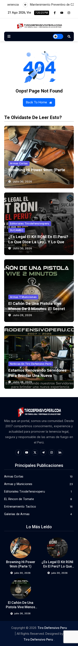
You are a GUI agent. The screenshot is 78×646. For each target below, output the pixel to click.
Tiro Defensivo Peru (52, 628)
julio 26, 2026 (22, 315)
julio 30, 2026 (22, 181)
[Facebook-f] (54, 12)
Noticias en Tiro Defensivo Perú (30, 363)
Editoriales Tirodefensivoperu (29, 223)
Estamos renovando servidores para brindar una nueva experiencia (37, 375)
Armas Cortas (19, 163)
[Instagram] (68, 12)
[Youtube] (61, 12)
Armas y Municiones (23, 297)
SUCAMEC (16, 230)
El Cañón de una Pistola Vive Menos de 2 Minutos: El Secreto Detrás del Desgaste (37, 308)
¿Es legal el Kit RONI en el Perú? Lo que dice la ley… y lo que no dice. (38, 242)
